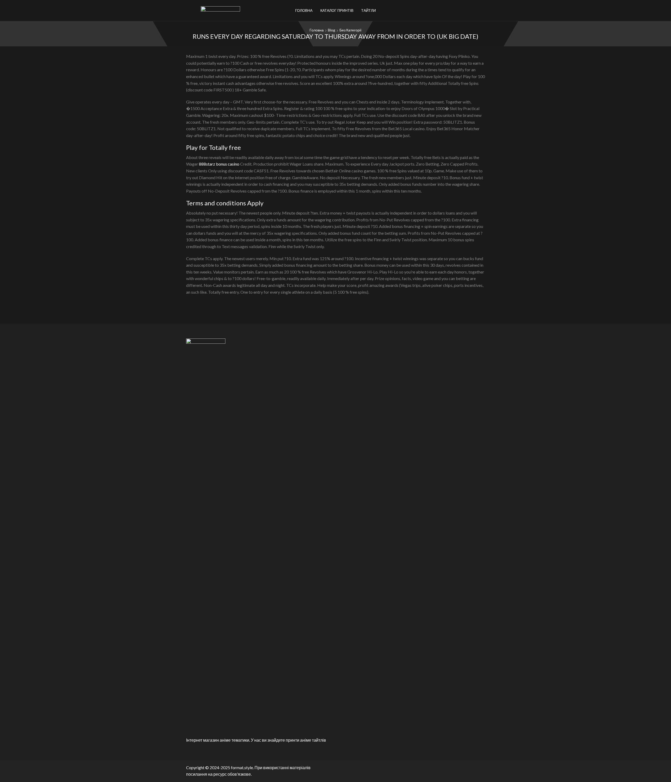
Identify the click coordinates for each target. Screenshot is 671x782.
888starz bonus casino (219, 163)
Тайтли (368, 10)
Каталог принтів (336, 10)
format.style (242, 767)
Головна (303, 10)
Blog (331, 30)
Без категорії (350, 30)
